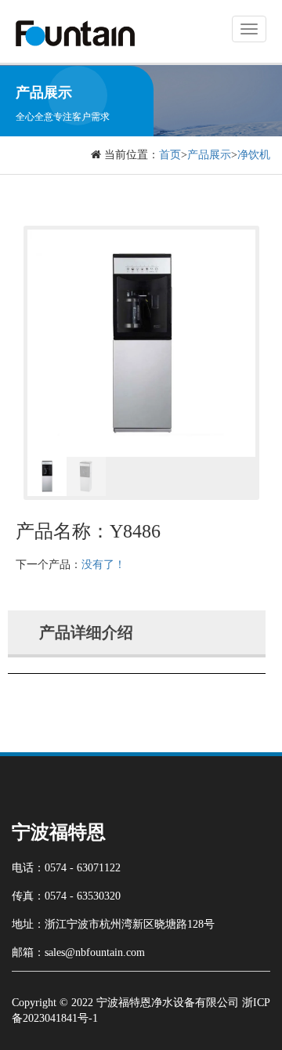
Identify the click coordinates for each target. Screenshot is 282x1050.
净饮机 (253, 155)
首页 (170, 155)
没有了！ (103, 564)
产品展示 (209, 155)
